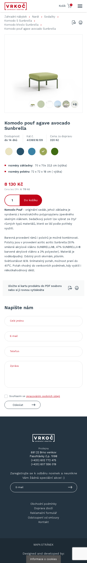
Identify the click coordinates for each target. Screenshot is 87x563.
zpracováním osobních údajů (43, 396)
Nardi (35, 16)
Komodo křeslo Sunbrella (21, 24)
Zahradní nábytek (15, 16)
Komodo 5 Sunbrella (18, 20)
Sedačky (49, 16)
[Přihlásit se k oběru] (70, 487)
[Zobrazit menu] (80, 6)
